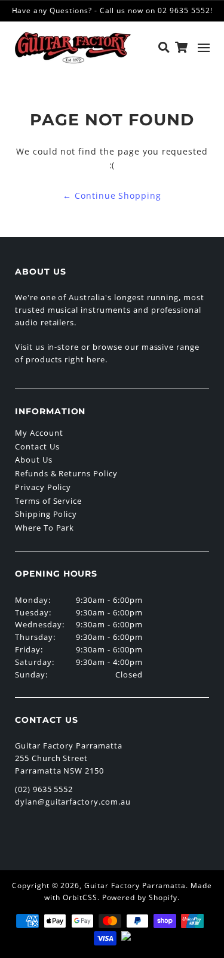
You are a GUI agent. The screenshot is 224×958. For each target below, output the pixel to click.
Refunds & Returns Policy (66, 473)
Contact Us (37, 446)
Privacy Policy (43, 487)
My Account (39, 432)
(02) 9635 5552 (44, 789)
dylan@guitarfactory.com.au (73, 801)
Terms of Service (48, 500)
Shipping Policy (46, 514)
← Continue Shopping (112, 195)
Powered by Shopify (139, 897)
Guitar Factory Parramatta (135, 885)
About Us (34, 459)
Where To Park (44, 527)
